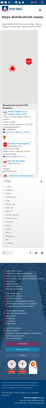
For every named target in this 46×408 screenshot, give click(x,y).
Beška (8, 229)
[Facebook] (6, 2)
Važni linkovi (11, 316)
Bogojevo (9, 236)
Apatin (8, 194)
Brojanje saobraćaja (14, 289)
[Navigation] (40, 10)
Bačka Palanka (11, 215)
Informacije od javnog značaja (19, 273)
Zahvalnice (10, 321)
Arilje (7, 201)
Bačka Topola (11, 218)
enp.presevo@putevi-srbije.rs (17, 132)
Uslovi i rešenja (12, 331)
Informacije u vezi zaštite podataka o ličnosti (25, 279)
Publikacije (10, 318)
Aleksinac (9, 190)
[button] (29, 62)
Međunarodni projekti (15, 311)
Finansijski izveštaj (13, 298)
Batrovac (9, 208)
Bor (7, 240)
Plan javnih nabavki (14, 296)
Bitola (8, 232)
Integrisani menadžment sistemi (20, 306)
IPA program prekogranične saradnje (21, 304)
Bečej (8, 225)
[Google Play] (23, 2)
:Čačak (8, 186)
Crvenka (9, 243)
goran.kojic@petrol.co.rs (15, 156)
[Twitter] (13, 2)
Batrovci (9, 211)
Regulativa (10, 281)
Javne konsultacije (14, 328)
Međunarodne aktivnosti (16, 313)
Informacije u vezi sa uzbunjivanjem (21, 276)
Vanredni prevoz (23, 349)
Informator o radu (13, 271)
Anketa (23, 355)
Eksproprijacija (12, 284)
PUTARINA (22, 344)
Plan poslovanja (12, 293)
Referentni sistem (14, 286)
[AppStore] (20, 2)
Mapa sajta (10, 323)
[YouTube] (2, 2)
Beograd (9, 222)
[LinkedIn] (16, 2)
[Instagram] (9, 2)
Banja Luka (10, 204)
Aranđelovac (10, 197)
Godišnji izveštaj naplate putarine (20, 301)
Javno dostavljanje (14, 338)
